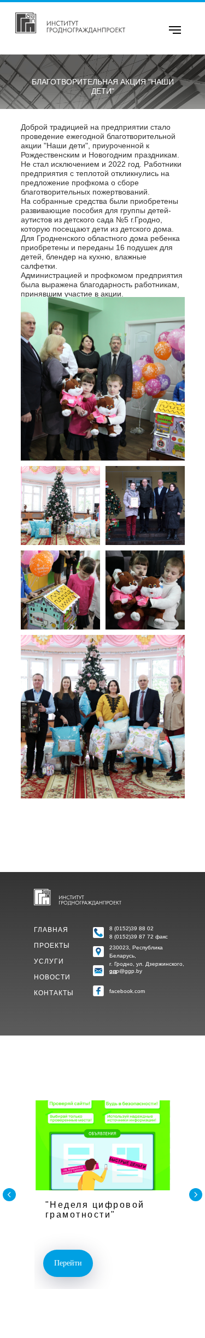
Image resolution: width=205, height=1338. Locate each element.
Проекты (52, 945)
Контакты (54, 993)
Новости (52, 977)
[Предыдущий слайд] (9, 1194)
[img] (70, 23)
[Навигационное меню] (175, 30)
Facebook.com (127, 991)
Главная (51, 930)
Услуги (49, 961)
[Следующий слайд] (195, 1194)
